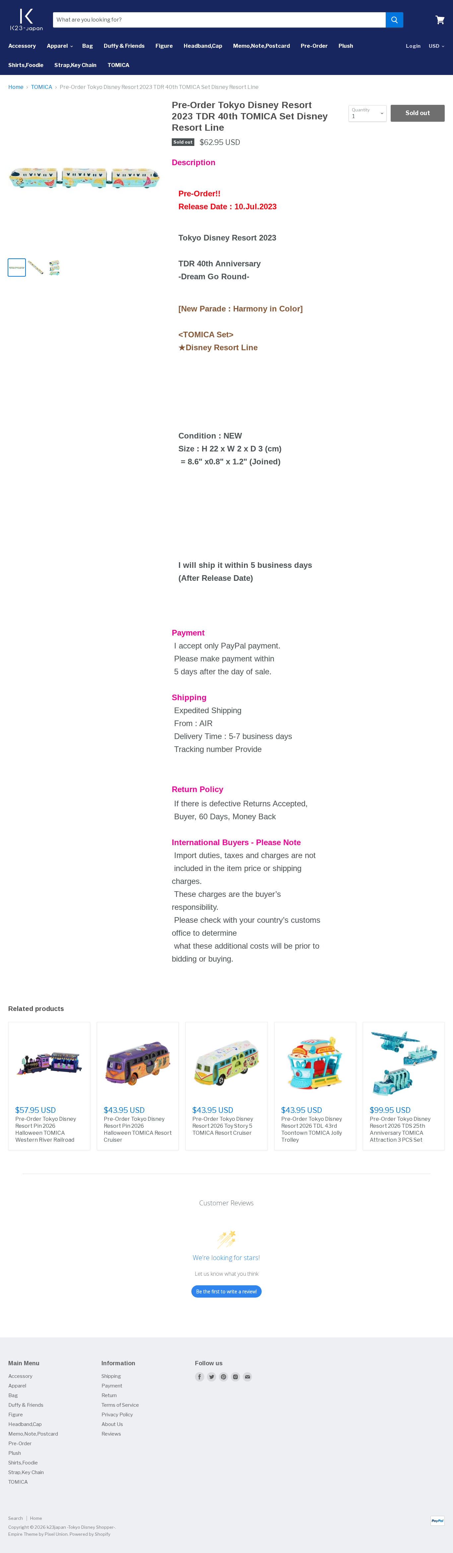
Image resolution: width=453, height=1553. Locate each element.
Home (16, 87)
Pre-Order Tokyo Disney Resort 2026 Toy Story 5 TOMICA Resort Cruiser (222, 1126)
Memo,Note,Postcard (261, 46)
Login (413, 46)
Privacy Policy (117, 1415)
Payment (111, 1386)
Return (109, 1395)
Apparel (58, 46)
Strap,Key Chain (75, 65)
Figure (164, 46)
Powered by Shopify (90, 1534)
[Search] (394, 20)
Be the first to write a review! (226, 1291)
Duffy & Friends (124, 46)
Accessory (22, 46)
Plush (346, 46)
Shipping (111, 1376)
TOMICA (118, 65)
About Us (112, 1424)
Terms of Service (120, 1405)
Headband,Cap (203, 46)
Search (15, 1518)
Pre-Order (314, 46)
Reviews (111, 1434)
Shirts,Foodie (25, 65)
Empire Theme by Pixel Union (38, 1534)
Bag (87, 46)
